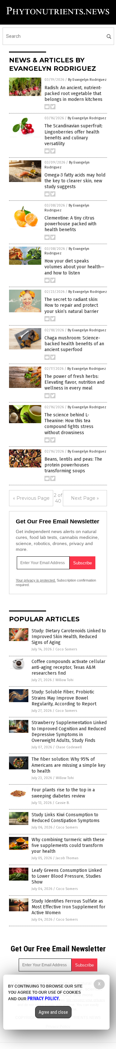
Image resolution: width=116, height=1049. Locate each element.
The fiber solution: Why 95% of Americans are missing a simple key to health (68, 765)
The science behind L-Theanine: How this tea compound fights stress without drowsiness (68, 423)
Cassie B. (62, 803)
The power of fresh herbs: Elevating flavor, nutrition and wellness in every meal (74, 382)
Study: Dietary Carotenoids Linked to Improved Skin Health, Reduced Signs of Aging (69, 636)
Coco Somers (66, 649)
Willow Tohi (64, 680)
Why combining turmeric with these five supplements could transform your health (68, 845)
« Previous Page (31, 498)
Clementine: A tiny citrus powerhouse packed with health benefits (70, 223)
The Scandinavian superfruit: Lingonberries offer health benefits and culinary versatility (73, 134)
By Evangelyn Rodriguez (87, 80)
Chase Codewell (69, 747)
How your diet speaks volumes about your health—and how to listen (74, 266)
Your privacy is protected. (36, 580)
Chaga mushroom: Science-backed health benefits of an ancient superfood (74, 343)
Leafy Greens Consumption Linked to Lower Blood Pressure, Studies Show (67, 876)
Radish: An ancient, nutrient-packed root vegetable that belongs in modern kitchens (73, 93)
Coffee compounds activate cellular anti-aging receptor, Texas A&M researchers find (68, 667)
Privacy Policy (43, 998)
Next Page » (85, 498)
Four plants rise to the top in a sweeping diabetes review (63, 792)
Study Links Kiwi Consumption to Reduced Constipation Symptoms (66, 817)
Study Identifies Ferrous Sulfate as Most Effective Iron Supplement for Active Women (68, 906)
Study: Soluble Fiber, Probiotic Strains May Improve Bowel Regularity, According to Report (64, 697)
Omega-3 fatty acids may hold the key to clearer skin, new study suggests (74, 180)
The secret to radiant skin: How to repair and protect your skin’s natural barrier (71, 305)
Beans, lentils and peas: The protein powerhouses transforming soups (73, 465)
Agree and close (53, 1012)
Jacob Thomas (67, 858)
